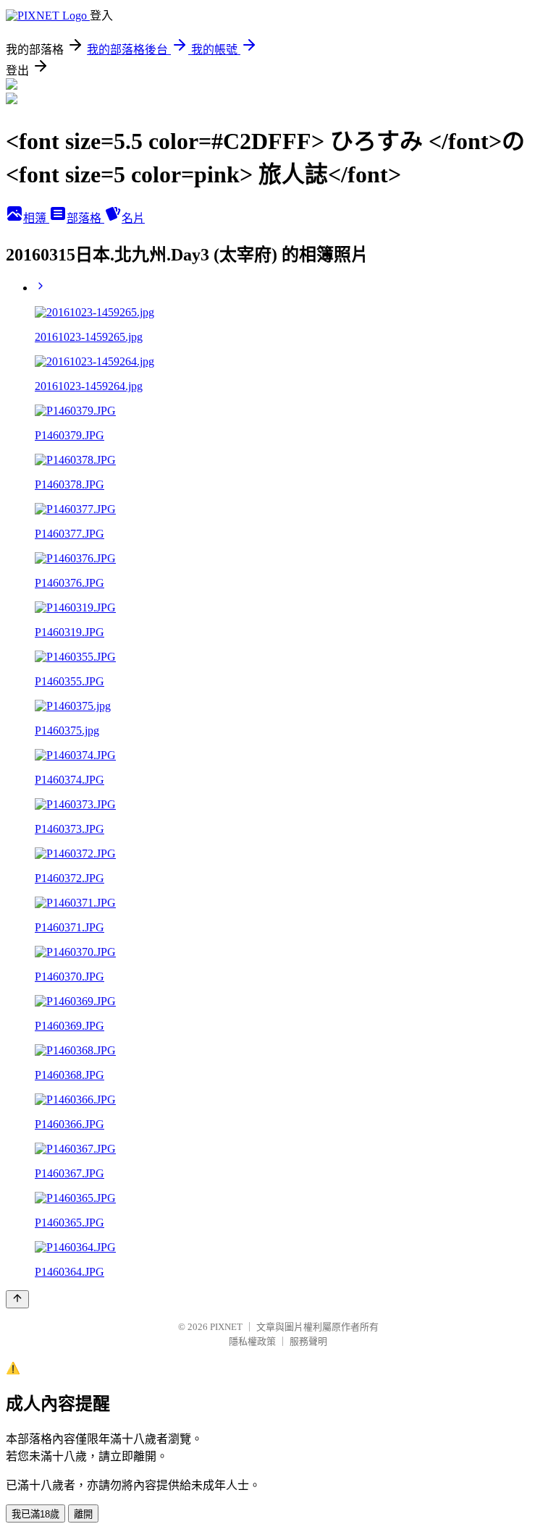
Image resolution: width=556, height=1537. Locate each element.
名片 (133, 218)
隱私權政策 (252, 1341)
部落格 (85, 218)
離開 (83, 1514)
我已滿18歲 (35, 1514)
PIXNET (226, 1326)
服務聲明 (308, 1341)
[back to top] (17, 1299)
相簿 (36, 218)
